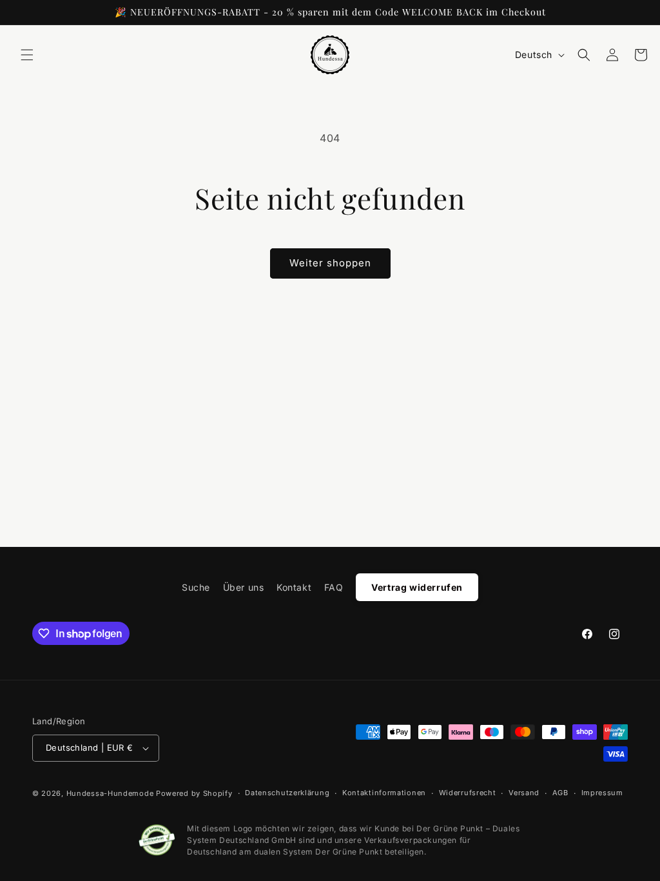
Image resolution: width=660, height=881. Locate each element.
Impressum (602, 792)
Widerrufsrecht (467, 792)
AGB (560, 792)
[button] (27, 55)
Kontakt (294, 587)
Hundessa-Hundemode (110, 793)
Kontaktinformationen (384, 792)
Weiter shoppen (330, 263)
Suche (196, 587)
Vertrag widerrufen (417, 587)
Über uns (243, 587)
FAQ (334, 587)
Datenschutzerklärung (287, 792)
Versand (524, 792)
